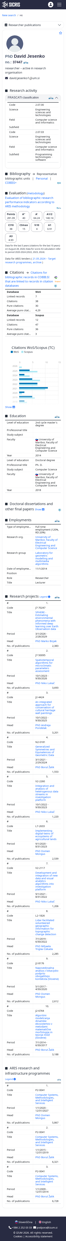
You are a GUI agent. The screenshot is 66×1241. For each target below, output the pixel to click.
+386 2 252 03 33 (22, 1227)
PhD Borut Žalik (45, 767)
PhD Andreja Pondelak (43, 726)
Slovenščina (25, 1222)
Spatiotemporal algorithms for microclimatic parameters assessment (44, 665)
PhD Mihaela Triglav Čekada (44, 948)
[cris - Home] (11, 4)
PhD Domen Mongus (42, 852)
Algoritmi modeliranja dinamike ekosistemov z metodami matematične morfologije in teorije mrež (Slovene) (43, 1026)
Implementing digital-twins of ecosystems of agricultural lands (46, 835)
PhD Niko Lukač (45, 683)
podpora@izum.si (47, 1227)
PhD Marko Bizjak (46, 641)
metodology (35, 193)
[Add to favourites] (60, 32)
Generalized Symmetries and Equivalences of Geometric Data (45, 751)
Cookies (18, 1236)
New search (9, 15)
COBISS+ (11, 183)
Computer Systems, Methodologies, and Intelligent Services (46, 1099)
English (46, 1222)
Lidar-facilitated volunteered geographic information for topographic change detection (46, 927)
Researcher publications (25, 25)
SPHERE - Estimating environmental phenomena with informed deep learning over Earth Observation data (46, 621)
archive (37, 262)
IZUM (19, 1232)
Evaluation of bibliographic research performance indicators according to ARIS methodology (29, 202)
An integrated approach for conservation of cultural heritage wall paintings (45, 707)
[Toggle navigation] (59, 5)
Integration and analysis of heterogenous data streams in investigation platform (46, 792)
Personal (42, 178)
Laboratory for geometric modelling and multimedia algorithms (44, 558)
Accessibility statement (38, 1236)
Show (38, 509)
